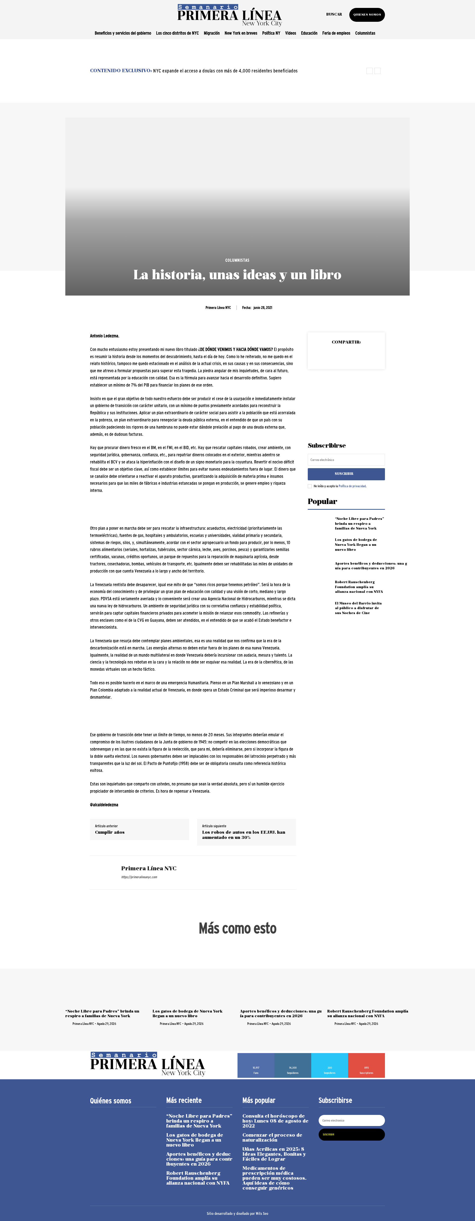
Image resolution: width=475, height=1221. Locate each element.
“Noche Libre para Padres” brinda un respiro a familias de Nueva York (359, 523)
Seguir (293, 1054)
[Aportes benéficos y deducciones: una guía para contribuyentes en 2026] (319, 566)
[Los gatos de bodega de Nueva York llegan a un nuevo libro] (319, 545)
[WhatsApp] (357, 355)
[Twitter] (335, 355)
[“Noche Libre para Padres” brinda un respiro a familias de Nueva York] (319, 524)
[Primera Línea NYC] (102, 872)
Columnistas (237, 260)
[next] (377, 71)
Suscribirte (366, 1054)
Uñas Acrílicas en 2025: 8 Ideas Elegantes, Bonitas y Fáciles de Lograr (274, 1154)
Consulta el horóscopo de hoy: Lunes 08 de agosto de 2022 (275, 1121)
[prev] (369, 71)
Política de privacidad (352, 486)
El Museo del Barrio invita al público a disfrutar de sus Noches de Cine (358, 608)
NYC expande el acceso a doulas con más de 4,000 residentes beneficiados (225, 70)
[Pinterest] (346, 355)
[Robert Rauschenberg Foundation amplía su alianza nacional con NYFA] (319, 587)
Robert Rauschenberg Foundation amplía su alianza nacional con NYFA (359, 587)
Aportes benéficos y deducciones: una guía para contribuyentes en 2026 (199, 1159)
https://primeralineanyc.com (139, 877)
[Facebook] (323, 355)
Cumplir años (110, 832)
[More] (369, 355)
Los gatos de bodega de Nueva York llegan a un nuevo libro (356, 545)
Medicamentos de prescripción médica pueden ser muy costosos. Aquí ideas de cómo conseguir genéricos (274, 1178)
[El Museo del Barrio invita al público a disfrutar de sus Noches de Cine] (319, 608)
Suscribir (344, 474)
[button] (334, 15)
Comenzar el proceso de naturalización (272, 1138)
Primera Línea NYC (218, 307)
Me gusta (256, 1054)
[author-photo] (68, 1023)
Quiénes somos (110, 1101)
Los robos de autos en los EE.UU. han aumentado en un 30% (243, 835)
